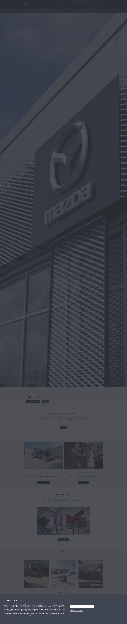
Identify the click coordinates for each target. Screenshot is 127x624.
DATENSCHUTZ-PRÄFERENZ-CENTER (78, 614)
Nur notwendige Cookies (76, 610)
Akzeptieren (82, 606)
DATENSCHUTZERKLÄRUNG (11, 617)
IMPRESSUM (22, 617)
